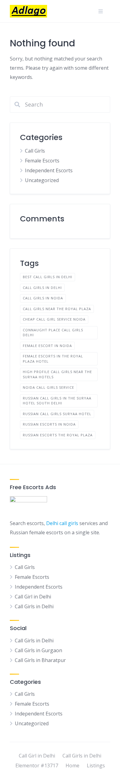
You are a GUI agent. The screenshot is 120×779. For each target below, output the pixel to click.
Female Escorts (42, 160)
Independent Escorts (49, 170)
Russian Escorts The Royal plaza (58, 435)
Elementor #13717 (36, 765)
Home (72, 765)
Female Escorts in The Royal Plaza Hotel (53, 359)
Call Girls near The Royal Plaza (57, 308)
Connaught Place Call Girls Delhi (53, 332)
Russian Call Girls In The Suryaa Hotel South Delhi (57, 401)
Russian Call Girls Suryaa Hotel (57, 413)
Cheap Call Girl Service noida (54, 319)
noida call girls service (48, 387)
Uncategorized (42, 180)
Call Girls (35, 150)
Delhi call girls (62, 523)
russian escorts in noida (49, 424)
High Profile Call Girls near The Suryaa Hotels (57, 374)
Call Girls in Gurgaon (38, 650)
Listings (96, 765)
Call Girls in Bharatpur (40, 660)
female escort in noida (47, 345)
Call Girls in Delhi (42, 287)
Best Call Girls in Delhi (47, 277)
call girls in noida (43, 298)
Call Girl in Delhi (33, 596)
